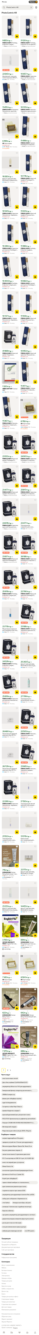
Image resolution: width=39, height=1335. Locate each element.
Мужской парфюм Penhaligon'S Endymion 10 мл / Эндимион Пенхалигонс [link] (28, 179)
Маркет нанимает (7, 1319)
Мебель (4, 1268)
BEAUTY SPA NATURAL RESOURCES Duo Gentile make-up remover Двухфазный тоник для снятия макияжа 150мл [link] (9, 909)
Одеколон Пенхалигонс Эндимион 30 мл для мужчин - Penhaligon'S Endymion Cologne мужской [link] (10, 804)
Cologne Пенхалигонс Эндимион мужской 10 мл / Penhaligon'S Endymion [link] (9, 319)
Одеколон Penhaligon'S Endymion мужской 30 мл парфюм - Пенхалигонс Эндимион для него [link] (28, 492)
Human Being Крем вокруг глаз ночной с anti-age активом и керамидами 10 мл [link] (10, 873)
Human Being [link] (6, 872)
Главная (4, 1332)
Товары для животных (8, 1302)
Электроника (6, 1275)
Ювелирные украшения (9, 1309)
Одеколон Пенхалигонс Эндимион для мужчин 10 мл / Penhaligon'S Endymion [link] (10, 214)
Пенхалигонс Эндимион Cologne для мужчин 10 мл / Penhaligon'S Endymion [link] (10, 424)
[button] (36, 7)
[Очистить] (31, 7)
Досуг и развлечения (8, 1265)
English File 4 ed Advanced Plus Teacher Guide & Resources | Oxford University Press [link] (9, 943)
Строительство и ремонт (9, 1304)
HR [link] (3, 143)
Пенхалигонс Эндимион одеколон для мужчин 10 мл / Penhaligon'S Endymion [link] (29, 110)
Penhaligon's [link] (7, 43)
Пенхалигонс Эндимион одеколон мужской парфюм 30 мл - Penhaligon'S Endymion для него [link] (29, 734)
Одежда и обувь (7, 1278)
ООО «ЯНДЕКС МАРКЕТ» (14, 1325)
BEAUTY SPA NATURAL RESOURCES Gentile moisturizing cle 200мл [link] (28, 909)
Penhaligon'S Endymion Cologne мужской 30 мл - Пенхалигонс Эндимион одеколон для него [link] (10, 664)
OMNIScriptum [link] (7, 388)
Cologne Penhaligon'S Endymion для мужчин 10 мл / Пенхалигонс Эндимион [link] (28, 389)
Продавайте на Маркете (9, 1244)
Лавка (12, 1332)
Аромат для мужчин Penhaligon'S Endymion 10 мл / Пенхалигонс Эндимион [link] (28, 284)
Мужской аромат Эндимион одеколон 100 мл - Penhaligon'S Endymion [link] (10, 354)
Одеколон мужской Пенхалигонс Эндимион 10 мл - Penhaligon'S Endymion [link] (28, 77)
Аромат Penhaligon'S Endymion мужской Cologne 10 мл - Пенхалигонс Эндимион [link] (28, 143)
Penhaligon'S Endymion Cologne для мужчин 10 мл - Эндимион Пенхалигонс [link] (10, 284)
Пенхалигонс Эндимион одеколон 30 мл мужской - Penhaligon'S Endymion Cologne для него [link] (29, 629)
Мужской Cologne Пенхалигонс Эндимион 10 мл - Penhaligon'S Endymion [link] (28, 319)
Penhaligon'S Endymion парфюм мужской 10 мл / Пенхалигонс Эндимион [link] (29, 249)
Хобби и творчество (8, 1288)
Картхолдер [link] (7, 143)
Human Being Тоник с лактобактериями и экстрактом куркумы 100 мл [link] (10, 1015)
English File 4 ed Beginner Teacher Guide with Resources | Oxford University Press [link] (9, 1054)
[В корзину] (17, 36)
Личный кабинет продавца (10, 1242)
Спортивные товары (8, 1299)
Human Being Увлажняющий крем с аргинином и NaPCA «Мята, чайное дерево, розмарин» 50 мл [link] (29, 1015)
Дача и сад (5, 1291)
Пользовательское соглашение (11, 1314)
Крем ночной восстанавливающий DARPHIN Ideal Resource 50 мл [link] (28, 839)
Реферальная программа (9, 1257)
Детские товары (7, 1307)
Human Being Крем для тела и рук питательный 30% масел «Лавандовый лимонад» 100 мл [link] (29, 943)
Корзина (27, 1332)
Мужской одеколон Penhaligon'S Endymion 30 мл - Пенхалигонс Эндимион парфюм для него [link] (10, 559)
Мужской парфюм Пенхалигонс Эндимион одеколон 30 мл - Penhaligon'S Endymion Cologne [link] (10, 492)
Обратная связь (6, 1316)
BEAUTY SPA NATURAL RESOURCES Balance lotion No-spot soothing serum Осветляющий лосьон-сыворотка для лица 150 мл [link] (10, 179)
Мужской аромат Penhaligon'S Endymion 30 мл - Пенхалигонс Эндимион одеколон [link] (10, 459)
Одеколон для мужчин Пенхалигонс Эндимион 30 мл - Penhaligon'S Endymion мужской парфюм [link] (10, 699)
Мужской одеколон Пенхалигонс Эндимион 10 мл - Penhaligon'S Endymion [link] (28, 354)
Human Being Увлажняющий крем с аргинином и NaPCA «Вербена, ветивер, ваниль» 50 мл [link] (29, 1054)
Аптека (4, 1283)
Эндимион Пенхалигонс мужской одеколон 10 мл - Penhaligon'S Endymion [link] (10, 110)
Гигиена (4, 1273)
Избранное (19, 1332)
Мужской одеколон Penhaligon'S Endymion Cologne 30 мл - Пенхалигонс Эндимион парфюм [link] (28, 594)
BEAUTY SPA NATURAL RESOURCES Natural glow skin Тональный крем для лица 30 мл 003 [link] (28, 664)
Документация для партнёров (11, 1247)
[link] (10, 1078)
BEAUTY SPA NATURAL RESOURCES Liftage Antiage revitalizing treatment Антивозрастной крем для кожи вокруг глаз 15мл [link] (29, 872)
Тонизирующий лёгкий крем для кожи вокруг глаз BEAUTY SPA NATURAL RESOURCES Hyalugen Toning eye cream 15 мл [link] (28, 804)
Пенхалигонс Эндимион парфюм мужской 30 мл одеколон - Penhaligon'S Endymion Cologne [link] (29, 769)
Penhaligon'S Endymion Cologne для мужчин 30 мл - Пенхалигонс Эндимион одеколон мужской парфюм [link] (10, 594)
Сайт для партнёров (8, 1250)
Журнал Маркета (7, 1322)
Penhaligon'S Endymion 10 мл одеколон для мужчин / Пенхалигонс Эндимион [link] (29, 43)
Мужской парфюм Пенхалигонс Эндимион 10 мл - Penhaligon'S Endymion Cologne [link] (28, 214)
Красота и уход (6, 1286)
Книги (3, 1294)
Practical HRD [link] (9, 389)
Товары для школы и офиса (10, 1296)
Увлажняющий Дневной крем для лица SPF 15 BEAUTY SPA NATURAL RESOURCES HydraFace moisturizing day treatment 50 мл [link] (10, 734)
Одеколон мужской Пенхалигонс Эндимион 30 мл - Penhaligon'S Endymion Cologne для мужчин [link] (10, 526)
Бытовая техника (7, 1270)
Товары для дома (7, 1281)
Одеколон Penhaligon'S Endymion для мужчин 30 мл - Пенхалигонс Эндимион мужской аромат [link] (28, 459)
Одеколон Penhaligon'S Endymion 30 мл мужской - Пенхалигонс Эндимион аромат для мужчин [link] (28, 559)
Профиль (35, 1332)
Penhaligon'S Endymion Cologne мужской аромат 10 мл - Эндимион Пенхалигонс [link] (10, 43)
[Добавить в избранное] (17, 17)
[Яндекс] (15, 1328)
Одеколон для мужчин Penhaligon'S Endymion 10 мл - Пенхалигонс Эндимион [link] (10, 249)
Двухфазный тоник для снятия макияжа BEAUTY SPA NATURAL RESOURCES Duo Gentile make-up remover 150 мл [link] (10, 77)
